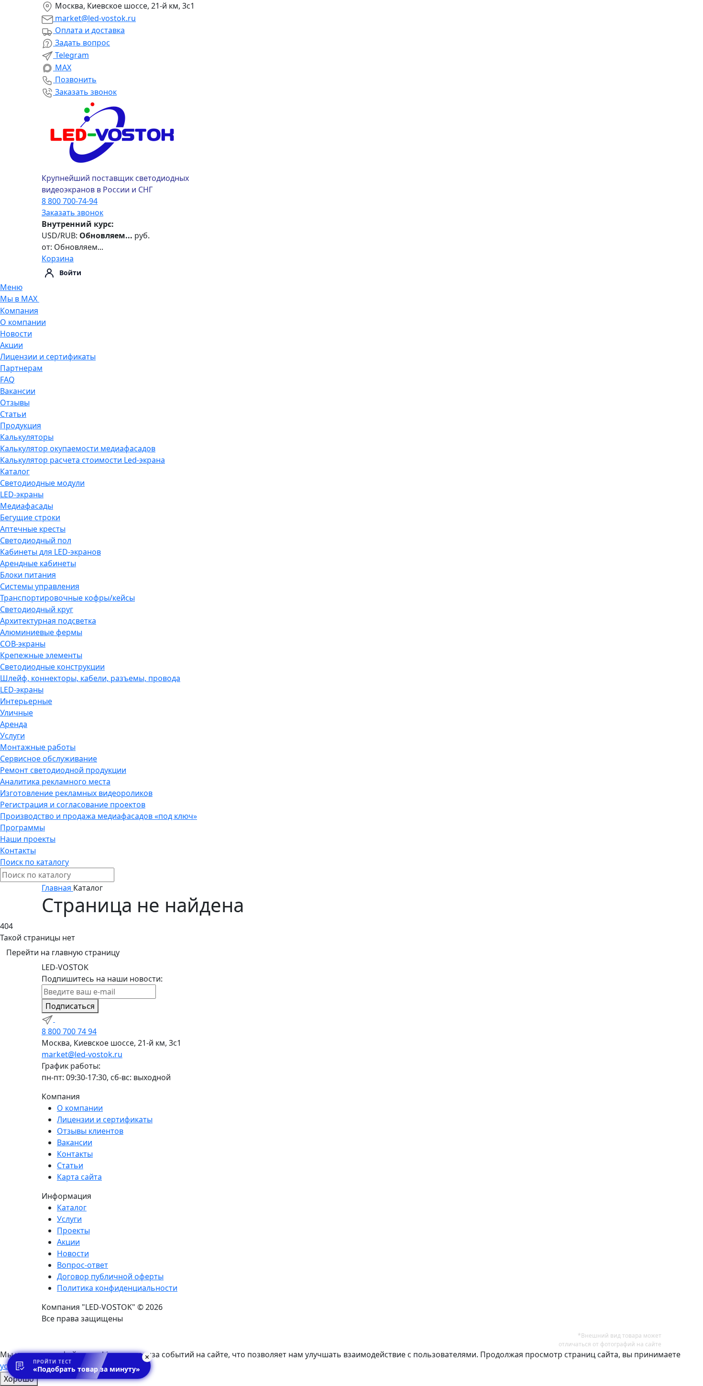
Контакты (18, 850)
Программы (22, 827)
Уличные (16, 712)
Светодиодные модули (42, 483)
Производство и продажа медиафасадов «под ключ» (98, 816)
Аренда (13, 724)
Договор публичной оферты (110, 1276)
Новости (16, 333)
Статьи (13, 414)
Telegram (71, 55)
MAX (62, 67)
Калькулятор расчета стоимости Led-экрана (82, 460)
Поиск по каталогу (34, 862)
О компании (23, 322)
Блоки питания (28, 575)
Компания (19, 310)
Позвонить (75, 79)
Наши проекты (27, 839)
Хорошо (19, 1379)
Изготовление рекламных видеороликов (76, 793)
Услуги (12, 735)
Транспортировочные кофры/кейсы (67, 597)
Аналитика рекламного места (55, 781)
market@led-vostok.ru (94, 18)
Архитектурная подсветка (48, 620)
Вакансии (17, 391)
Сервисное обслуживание (48, 758)
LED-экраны (22, 494)
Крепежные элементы (41, 655)
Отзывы (15, 402)
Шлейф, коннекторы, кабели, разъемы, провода (90, 678)
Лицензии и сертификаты (48, 356)
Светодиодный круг (36, 609)
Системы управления (39, 586)
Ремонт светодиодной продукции (63, 770)
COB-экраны (22, 643)
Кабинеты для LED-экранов (50, 552)
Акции (11, 345)
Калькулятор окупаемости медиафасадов (77, 448)
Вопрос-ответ (82, 1265)
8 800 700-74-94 (70, 201)
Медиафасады (26, 506)
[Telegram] (48, 1019)
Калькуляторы (27, 437)
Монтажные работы (38, 747)
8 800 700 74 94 (69, 1031)
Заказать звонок (85, 92)
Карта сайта (79, 1177)
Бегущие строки (30, 517)
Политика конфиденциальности (117, 1288)
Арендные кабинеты (38, 563)
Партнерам (21, 368)
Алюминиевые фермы (41, 632)
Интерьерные (26, 701)
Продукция (20, 425)
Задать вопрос (81, 42)
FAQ (7, 379)
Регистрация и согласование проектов (72, 804)
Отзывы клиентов (90, 1131)
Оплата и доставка (89, 30)
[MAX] (60, 1019)
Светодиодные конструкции (52, 666)
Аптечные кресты (33, 529)
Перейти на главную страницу (63, 952)
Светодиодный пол (35, 540)
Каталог (15, 471)
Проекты (73, 1230)
